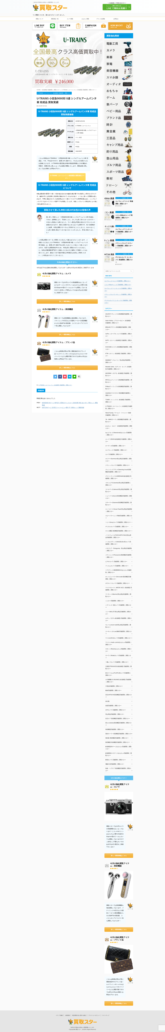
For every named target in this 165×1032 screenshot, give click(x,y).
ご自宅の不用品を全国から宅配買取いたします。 (82, 1027)
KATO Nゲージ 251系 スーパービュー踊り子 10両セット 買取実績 (63, 407)
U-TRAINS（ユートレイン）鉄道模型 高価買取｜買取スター (55, 385)
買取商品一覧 (55, 19)
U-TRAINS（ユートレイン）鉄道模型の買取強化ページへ (67, 177)
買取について (39, 19)
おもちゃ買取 (85, 19)
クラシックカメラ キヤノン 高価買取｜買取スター (118, 295)
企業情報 (67, 1015)
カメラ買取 (70, 19)
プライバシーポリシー (94, 1015)
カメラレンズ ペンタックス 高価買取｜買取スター (118, 289)
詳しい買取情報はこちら (67, 301)
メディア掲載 (59, 1015)
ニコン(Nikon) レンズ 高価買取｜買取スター (117, 284)
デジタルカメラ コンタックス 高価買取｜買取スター (124, 259)
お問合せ (115, 19)
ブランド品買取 (100, 19)
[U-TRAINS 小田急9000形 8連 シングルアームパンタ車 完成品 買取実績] (70, 377)
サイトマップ (105, 1015)
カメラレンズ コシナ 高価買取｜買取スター (117, 281)
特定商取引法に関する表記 (79, 1015)
